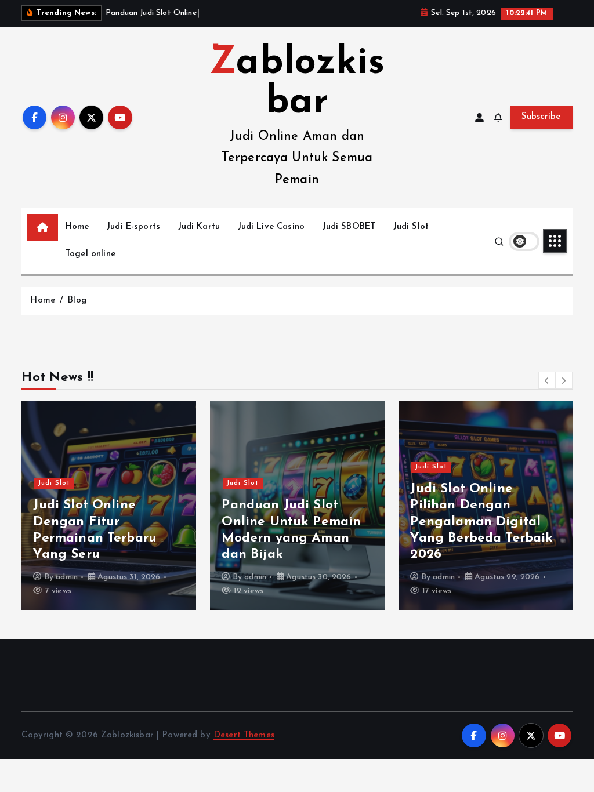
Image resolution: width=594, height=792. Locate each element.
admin (67, 577)
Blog (76, 300)
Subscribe (541, 116)
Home (77, 227)
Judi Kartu (199, 227)
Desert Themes (243, 735)
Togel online (90, 254)
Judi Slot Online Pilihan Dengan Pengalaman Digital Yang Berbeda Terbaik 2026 (481, 521)
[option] (108, 505)
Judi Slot (411, 227)
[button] (547, 380)
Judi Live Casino (271, 227)
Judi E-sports (133, 227)
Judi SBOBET (349, 227)
